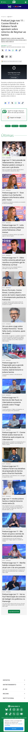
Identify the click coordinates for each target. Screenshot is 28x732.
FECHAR (14, 728)
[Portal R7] (14, 2)
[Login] (25, 2)
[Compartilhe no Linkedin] (9, 50)
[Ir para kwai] (17, 709)
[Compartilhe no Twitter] (3, 50)
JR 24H (5, 689)
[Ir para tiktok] (10, 713)
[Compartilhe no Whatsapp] (13, 50)
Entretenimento (9, 685)
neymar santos (23, 125)
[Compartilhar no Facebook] (6, 50)
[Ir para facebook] (10, 709)
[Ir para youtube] (21, 713)
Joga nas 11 (10, 16)
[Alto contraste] (2, 56)
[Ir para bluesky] (6, 709)
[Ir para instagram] (14, 709)
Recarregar (14, 77)
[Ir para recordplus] (6, 713)
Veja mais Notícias (14, 611)
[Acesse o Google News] (16, 50)
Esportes (6, 680)
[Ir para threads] (21, 709)
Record (6, 694)
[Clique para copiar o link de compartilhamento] (20, 50)
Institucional (8, 698)
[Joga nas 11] (14, 6)
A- (10, 56)
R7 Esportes (3, 16)
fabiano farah (15, 125)
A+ (7, 56)
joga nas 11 (7, 125)
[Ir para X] (14, 713)
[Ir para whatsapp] (17, 713)
